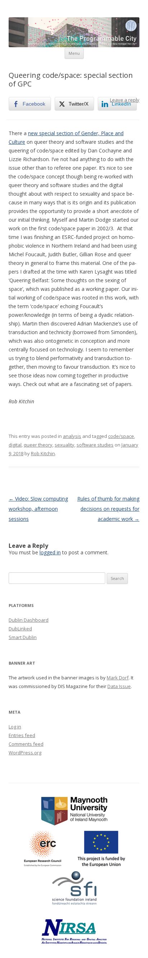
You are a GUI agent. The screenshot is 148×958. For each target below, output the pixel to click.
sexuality (64, 445)
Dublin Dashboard (28, 620)
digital (15, 445)
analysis (72, 436)
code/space (121, 436)
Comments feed (26, 744)
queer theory (38, 445)
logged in (50, 552)
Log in (15, 726)
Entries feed (22, 735)
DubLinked (20, 628)
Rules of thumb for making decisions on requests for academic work (108, 508)
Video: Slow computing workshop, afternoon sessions (38, 508)
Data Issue (119, 686)
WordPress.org (25, 752)
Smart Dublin (23, 637)
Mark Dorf (118, 677)
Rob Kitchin (43, 453)
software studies (95, 445)
